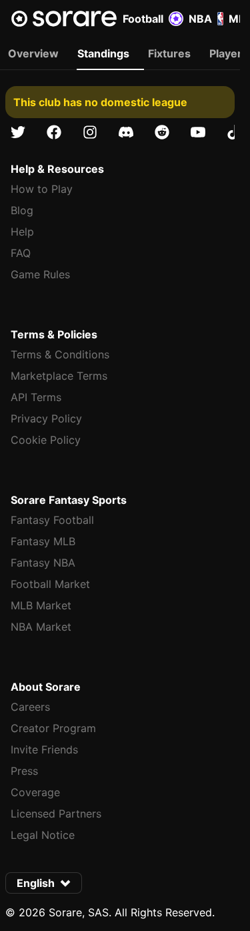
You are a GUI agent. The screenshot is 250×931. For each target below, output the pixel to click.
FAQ (21, 253)
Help (22, 231)
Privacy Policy (46, 418)
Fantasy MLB (43, 541)
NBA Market (41, 626)
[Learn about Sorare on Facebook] (54, 132)
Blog (22, 210)
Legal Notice (43, 835)
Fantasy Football (52, 520)
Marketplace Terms (59, 375)
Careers (30, 706)
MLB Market (41, 605)
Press (24, 771)
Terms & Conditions (60, 354)
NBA (200, 18)
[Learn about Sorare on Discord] (126, 132)
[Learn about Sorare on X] (18, 132)
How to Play (42, 189)
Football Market (50, 584)
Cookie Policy (46, 439)
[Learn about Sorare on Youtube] (198, 132)
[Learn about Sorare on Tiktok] (234, 132)
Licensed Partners (56, 813)
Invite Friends (44, 749)
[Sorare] (64, 19)
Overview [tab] (33, 53)
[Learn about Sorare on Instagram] (90, 132)
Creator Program (53, 728)
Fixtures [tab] (169, 53)
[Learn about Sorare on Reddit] (162, 132)
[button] (43, 883)
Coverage (35, 792)
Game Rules (40, 274)
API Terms (36, 397)
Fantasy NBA (43, 562)
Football (143, 18)
